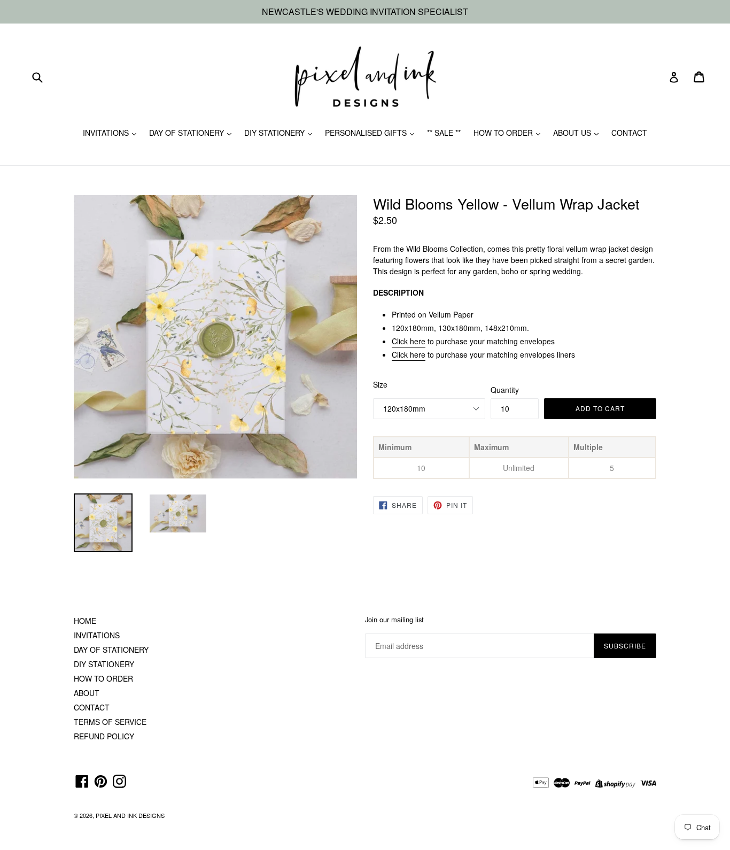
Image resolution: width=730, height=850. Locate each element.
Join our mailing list (394, 619)
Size (380, 384)
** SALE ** (444, 132)
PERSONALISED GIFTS (367, 132)
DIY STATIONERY (275, 132)
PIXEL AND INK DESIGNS (130, 815)
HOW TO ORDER (504, 132)
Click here (408, 341)
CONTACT (629, 132)
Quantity (505, 389)
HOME (85, 620)
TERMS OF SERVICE (110, 721)
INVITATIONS (107, 132)
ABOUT (86, 692)
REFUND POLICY (104, 736)
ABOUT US (573, 132)
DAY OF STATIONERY (187, 132)
